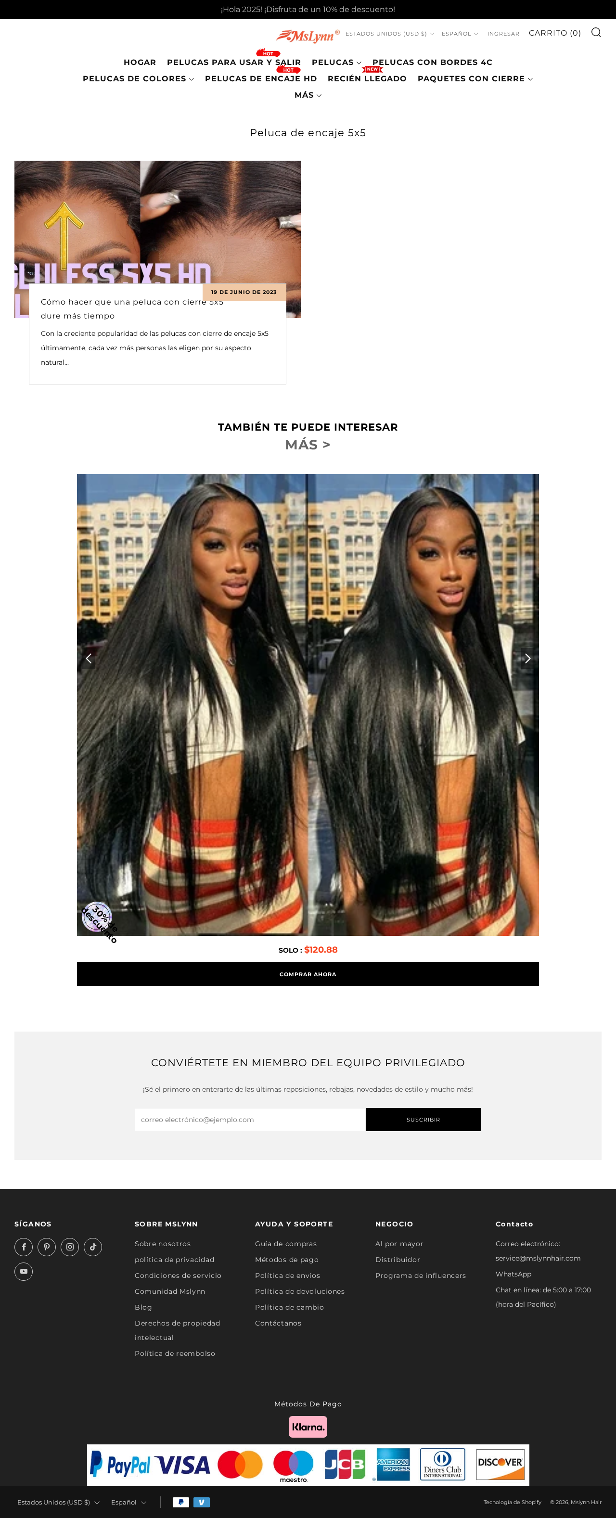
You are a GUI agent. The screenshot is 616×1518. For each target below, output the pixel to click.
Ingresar (504, 33)
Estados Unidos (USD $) (386, 33)
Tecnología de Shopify (512, 1502)
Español (456, 33)
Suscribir (423, 1119)
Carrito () (555, 33)
